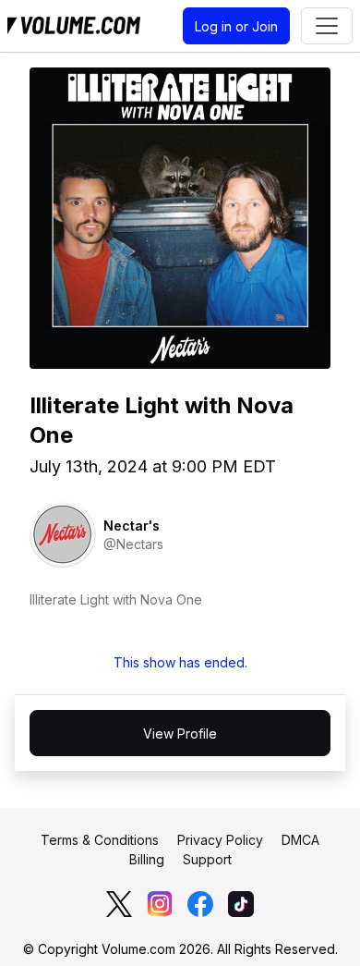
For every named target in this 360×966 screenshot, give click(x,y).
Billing (146, 859)
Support (207, 859)
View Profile (180, 733)
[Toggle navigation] (327, 25)
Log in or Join (236, 26)
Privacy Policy (220, 840)
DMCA (300, 840)
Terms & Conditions (100, 840)
